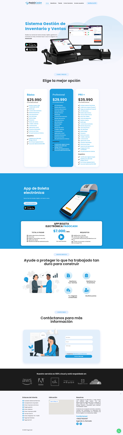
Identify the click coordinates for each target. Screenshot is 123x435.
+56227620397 (82, 419)
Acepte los (77, 354)
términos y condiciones (80, 354)
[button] (119, 431)
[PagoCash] (33, 3)
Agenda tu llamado (84, 421)
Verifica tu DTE (92, 3)
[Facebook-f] (81, 424)
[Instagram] (77, 424)
